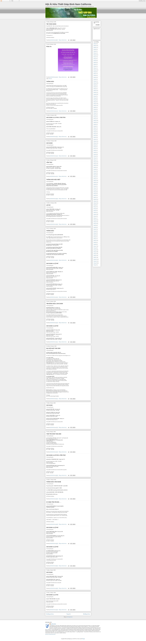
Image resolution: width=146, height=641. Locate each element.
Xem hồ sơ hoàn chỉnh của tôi (50, 634)
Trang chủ (68, 614)
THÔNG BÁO (50, 81)
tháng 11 (95, 47)
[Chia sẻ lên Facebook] (73, 40)
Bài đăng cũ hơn (86, 614)
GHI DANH (49, 143)
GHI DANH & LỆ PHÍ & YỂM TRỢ (56, 455)
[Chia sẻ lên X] (72, 40)
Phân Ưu (48, 46)
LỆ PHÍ (48, 205)
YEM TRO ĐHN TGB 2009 (53, 434)
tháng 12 (95, 45)
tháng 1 (95, 53)
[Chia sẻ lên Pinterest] (74, 40)
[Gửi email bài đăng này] (70, 40)
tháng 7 (95, 56)
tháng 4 (95, 43)
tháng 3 (95, 51)
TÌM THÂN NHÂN (51, 24)
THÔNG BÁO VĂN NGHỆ (53, 482)
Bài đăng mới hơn (50, 614)
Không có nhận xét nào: (63, 77)
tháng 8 (95, 71)
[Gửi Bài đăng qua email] (68, 77)
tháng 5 (95, 49)
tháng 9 (95, 84)
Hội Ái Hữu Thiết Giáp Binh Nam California (68, 4)
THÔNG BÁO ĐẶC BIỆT (53, 179)
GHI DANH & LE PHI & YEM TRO (55, 117)
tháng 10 (95, 94)
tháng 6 (95, 58)
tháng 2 (95, 66)
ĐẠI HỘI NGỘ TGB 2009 (53, 348)
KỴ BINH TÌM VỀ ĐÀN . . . (53, 502)
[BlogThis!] (71, 40)
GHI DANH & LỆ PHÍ (52, 263)
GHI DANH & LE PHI (52, 594)
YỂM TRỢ (49, 162)
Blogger (83, 638)
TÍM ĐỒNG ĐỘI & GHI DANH (54, 303)
